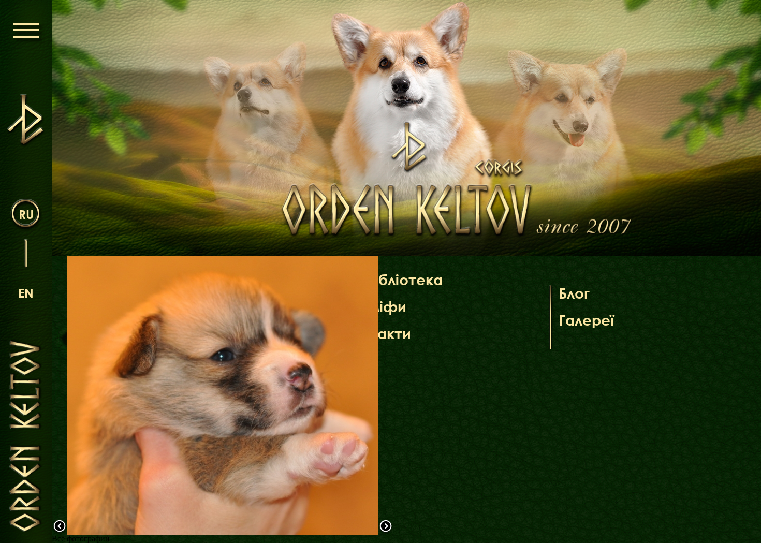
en (26, 292)
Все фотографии (81, 538)
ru (26, 214)
